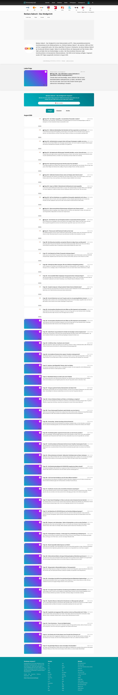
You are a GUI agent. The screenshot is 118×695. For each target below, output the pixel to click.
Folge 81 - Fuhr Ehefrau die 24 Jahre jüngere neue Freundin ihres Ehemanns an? (61, 634)
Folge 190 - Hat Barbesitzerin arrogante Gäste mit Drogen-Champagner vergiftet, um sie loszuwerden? (68, 141)
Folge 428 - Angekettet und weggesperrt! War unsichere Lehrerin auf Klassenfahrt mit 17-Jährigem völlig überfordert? (68, 612)
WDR (49, 690)
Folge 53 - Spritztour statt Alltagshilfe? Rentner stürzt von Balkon (58, 365)
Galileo (79, 677)
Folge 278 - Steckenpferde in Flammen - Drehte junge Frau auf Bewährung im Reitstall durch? (64, 533)
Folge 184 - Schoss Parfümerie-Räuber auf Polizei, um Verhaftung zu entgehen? (61, 399)
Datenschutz (26, 675)
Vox (62, 668)
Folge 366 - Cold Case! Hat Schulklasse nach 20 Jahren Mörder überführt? (60, 477)
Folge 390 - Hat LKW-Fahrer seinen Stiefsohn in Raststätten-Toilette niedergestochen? (64, 74)
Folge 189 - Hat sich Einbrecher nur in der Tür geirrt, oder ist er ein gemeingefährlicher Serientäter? (66, 298)
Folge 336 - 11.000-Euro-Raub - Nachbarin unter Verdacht (56, 343)
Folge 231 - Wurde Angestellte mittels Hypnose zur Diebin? (56, 544)
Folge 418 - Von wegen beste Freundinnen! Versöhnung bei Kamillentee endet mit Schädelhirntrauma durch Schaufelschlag (68, 589)
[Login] (88, 2)
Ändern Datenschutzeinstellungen (31, 677)
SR (48, 688)
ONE (63, 690)
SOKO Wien (80, 679)
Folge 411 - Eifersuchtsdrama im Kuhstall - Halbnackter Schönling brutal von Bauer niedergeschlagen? (67, 455)
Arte (63, 679)
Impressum (33, 674)
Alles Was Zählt (81, 665)
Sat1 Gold (64, 676)
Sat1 (63, 665)
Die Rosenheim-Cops (82, 684)
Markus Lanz (80, 686)
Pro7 (49, 667)
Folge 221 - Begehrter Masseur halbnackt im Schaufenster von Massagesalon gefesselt (63, 600)
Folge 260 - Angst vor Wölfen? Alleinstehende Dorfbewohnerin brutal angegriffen (63, 186)
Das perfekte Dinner (82, 663)
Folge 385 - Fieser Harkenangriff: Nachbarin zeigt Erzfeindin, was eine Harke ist (61, 410)
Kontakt (25, 674)
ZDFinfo (63, 674)
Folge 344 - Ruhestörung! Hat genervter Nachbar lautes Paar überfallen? (61, 163)
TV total (79, 675)
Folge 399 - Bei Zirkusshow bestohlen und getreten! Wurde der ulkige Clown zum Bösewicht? (64, 242)
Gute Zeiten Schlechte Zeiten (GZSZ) (85, 666)
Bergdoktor (80, 690)
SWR (63, 688)
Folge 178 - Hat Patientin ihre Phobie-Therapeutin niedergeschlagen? (59, 253)
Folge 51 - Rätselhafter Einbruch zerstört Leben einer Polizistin (57, 376)
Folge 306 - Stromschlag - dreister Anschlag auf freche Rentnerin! (58, 421)
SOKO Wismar (81, 688)
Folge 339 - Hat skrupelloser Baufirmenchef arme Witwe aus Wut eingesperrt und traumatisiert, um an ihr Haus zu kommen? (68, 309)
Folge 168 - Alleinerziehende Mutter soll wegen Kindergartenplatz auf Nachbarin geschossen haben (66, 556)
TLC (49, 679)
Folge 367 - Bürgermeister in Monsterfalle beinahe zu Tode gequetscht (59, 567)
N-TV (49, 681)
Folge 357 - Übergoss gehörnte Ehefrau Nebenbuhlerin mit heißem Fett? (59, 387)
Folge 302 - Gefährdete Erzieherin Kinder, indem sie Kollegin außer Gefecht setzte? (63, 174)
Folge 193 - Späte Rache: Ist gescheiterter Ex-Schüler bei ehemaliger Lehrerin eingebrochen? (64, 331)
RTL (49, 665)
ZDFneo (49, 676)
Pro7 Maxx (64, 672)
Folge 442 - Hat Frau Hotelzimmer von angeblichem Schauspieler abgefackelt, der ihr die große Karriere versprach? (68, 197)
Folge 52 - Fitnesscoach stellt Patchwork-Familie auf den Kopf (58, 231)
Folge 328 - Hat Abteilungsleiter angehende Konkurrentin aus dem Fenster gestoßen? (63, 432)
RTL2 (49, 668)
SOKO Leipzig (80, 681)
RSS (31, 675)
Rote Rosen (80, 670)
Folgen (50, 110)
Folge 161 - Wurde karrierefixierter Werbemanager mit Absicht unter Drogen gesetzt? (64, 208)
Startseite (79, 12)
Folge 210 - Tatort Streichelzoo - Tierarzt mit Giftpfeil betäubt (56, 623)
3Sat (49, 670)
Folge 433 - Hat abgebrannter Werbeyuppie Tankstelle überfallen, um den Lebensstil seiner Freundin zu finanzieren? (68, 152)
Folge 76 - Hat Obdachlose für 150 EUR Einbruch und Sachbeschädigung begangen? (63, 511)
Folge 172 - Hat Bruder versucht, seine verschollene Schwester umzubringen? (61, 488)
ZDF (63, 663)
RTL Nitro (50, 674)
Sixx (63, 670)
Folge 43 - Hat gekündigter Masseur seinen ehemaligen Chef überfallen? (59, 645)
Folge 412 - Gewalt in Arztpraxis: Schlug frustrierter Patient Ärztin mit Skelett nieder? (62, 287)
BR (62, 683)
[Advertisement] (59, 29)
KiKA (63, 681)
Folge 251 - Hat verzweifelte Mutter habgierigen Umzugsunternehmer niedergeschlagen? (63, 275)
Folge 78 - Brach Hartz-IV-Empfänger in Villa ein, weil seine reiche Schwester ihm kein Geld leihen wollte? (67, 500)
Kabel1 (63, 667)
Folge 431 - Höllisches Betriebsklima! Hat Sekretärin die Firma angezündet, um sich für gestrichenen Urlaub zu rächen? (68, 130)
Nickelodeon (50, 683)
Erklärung (38, 674)
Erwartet (59, 110)
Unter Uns (80, 668)
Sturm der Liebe (81, 672)
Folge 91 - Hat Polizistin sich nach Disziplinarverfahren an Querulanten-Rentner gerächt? (64, 219)
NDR (49, 686)
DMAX (49, 672)
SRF (63, 677)
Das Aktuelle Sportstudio (82, 682)
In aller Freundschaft (82, 673)
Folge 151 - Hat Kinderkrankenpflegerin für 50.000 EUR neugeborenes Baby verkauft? (63, 466)
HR (48, 684)
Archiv (68, 110)
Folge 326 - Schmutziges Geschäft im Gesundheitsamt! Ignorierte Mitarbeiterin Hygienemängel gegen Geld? (68, 578)
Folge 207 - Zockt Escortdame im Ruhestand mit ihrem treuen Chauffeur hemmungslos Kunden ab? (66, 444)
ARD (49, 663)
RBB (63, 686)
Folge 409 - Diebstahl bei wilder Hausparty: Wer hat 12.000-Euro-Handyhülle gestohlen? (63, 264)
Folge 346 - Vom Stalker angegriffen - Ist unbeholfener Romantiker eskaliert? (62, 118)
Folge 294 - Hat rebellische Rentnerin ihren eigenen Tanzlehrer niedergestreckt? (61, 354)
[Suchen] (92, 2)
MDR (63, 684)
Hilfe (29, 674)
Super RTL (50, 677)
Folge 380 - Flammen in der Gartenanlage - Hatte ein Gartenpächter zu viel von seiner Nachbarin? (65, 522)
